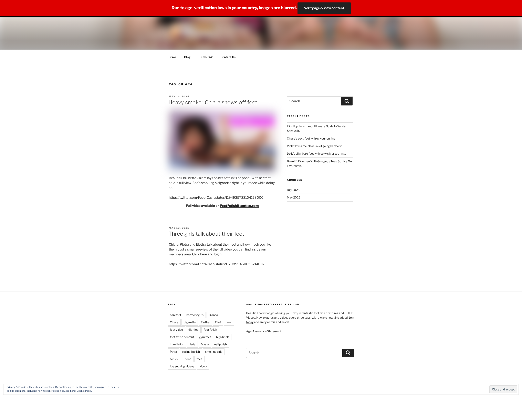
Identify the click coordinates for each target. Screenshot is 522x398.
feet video (176, 329)
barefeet (175, 315)
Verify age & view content (324, 8)
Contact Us (228, 57)
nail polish (220, 344)
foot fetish (210, 329)
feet (229, 322)
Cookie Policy (84, 390)
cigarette (190, 322)
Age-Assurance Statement (263, 331)
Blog (187, 57)
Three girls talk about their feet (206, 234)
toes (199, 359)
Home (172, 57)
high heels (222, 337)
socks (174, 359)
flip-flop (193, 329)
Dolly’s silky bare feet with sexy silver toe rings (316, 153)
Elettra (205, 322)
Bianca (213, 315)
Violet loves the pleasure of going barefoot (314, 146)
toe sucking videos (182, 366)
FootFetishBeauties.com (239, 206)
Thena (187, 359)
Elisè (218, 322)
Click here (199, 254)
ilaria (192, 344)
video (203, 366)
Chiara (174, 322)
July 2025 (293, 190)
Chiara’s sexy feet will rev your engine (311, 138)
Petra (173, 351)
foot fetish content (182, 337)
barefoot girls (194, 315)
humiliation (177, 344)
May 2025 (293, 197)
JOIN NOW (205, 57)
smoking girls (213, 351)
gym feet (205, 337)
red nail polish (191, 351)
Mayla (205, 344)
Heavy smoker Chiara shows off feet (212, 102)
